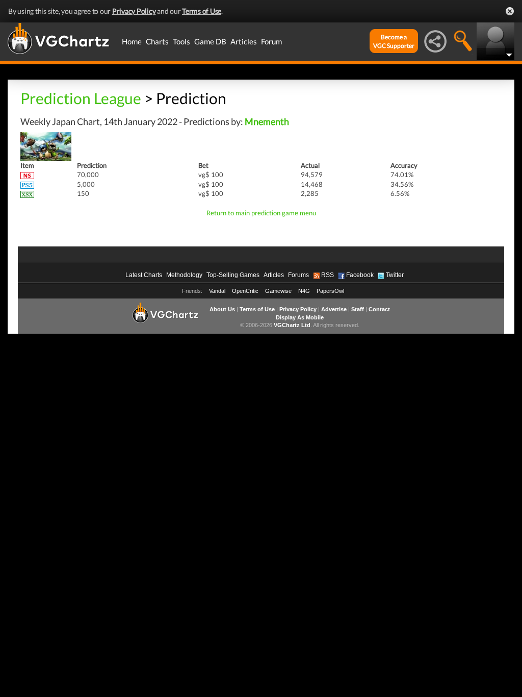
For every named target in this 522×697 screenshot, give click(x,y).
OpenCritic (245, 291)
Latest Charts (143, 275)
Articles (243, 41)
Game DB (210, 41)
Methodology (184, 275)
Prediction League (80, 98)
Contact (379, 309)
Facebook (360, 275)
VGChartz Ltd (292, 325)
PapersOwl (330, 291)
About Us (222, 309)
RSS (327, 275)
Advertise (334, 309)
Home (132, 41)
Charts (157, 41)
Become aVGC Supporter (393, 41)
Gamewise (278, 291)
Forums (298, 275)
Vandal (217, 291)
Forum (271, 41)
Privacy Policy (134, 11)
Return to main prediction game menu (261, 213)
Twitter (395, 275)
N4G (304, 291)
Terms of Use (201, 11)
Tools (181, 41)
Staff (357, 309)
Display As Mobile (300, 317)
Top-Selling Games (232, 275)
